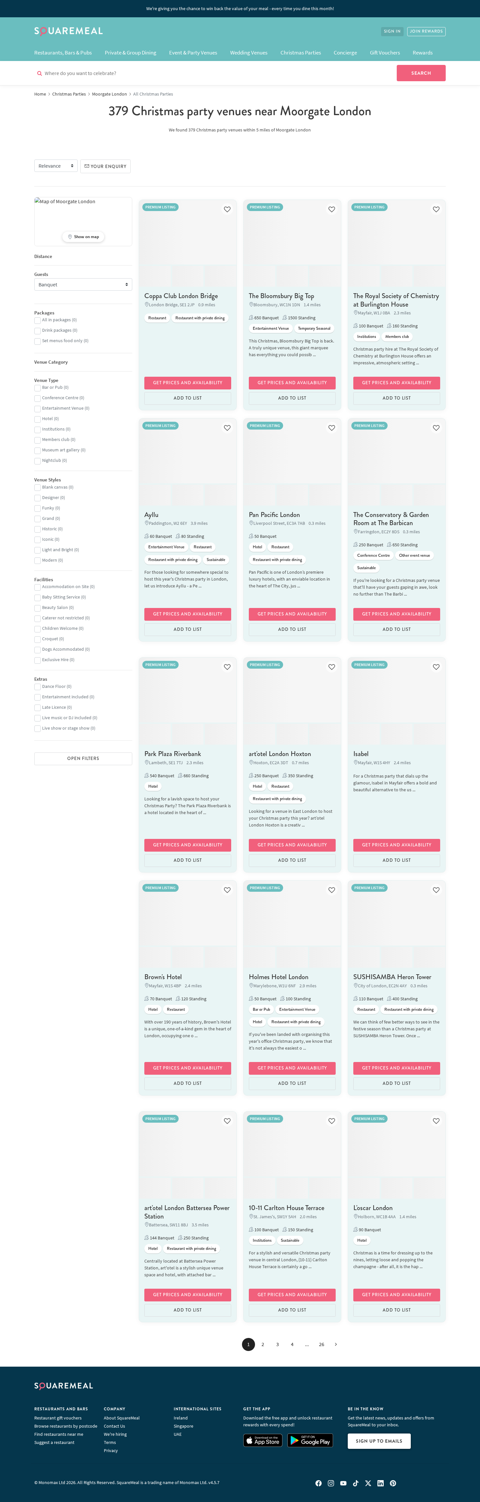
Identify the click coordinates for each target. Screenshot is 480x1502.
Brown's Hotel (163, 977)
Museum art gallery (61, 450)
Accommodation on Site (65, 586)
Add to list (188, 398)
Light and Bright (57, 550)
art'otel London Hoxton (280, 754)
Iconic (48, 539)
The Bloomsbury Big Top (281, 296)
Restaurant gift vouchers (58, 1418)
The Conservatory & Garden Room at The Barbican (391, 519)
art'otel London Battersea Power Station (187, 1212)
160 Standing (405, 326)
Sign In (392, 31)
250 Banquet (370, 545)
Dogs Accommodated (63, 649)
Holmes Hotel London (279, 977)
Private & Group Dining (130, 52)
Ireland (181, 1418)
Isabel (361, 754)
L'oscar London (373, 1208)
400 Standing (405, 999)
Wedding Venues (248, 52)
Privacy (111, 1450)
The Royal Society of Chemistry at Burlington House (396, 300)
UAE (178, 1434)
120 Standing (193, 999)
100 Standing (298, 999)
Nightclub (51, 460)
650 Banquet (266, 318)
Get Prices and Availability (187, 383)
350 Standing (300, 776)
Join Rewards (426, 31)
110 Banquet (370, 999)
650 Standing (405, 545)
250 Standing (196, 1238)
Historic (49, 529)
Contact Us (114, 1426)
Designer (50, 497)
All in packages (56, 320)
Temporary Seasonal (314, 328)
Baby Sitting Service (61, 597)
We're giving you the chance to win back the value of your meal (240, 8)
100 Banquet (370, 326)
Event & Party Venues (193, 52)
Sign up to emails (379, 1441)
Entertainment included (65, 697)
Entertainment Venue (271, 328)
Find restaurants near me (58, 1434)
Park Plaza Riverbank (172, 754)
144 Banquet (161, 1238)
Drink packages (57, 330)
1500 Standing (301, 318)
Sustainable (216, 560)
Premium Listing (160, 207)
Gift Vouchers (385, 52)
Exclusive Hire (55, 659)
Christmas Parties (300, 52)
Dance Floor (54, 686)
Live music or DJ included (66, 718)
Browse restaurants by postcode (65, 1426)
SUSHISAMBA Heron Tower (392, 977)
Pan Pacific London (274, 515)
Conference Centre (373, 555)
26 (321, 1344)
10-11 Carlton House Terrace (286, 1208)
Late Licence (54, 707)
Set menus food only (62, 340)
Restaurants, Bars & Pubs (63, 52)
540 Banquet (161, 776)
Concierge (345, 52)
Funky (48, 508)
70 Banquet (160, 999)
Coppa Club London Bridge (181, 296)
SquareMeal (68, 31)
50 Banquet (265, 536)
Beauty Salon (55, 607)
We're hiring (115, 1434)
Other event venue (414, 555)
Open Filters (83, 759)
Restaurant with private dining (200, 318)
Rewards (423, 52)
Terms (110, 1442)
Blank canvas (55, 487)
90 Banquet (369, 1230)
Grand (48, 518)
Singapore (183, 1426)
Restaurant (157, 318)
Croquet (50, 639)
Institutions (366, 337)
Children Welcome (60, 628)
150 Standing (300, 1230)
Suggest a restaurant (54, 1442)
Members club (397, 337)
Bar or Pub (261, 1009)
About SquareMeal (122, 1418)
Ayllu (151, 515)
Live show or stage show (65, 728)
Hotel (257, 547)
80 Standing (192, 536)
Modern (49, 560)
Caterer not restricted (63, 618)
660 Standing (196, 776)
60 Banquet (160, 536)
